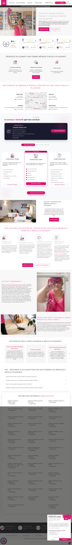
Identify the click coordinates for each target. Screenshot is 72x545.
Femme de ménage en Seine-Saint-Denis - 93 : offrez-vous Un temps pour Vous (16, 465)
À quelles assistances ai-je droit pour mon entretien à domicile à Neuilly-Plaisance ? (24, 387)
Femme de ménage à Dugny (55, 417)
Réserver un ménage (61, 2)
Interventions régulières (29, 144)
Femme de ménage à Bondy (35, 409)
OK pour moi (65, 539)
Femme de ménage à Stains (55, 489)
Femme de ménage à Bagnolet (56, 401)
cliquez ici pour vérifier (44, 538)
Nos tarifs (30, 2)
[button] (69, 354)
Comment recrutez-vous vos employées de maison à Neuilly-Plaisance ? (22, 380)
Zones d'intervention (20, 2)
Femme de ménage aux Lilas (55, 448)
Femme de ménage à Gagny (35, 424)
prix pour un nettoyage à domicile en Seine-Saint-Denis (15, 284)
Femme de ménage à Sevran (35, 489)
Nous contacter (55, 29)
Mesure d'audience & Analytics (54, 533)
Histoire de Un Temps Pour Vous (11, 535)
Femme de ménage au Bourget (16, 448)
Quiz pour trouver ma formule (36, 192)
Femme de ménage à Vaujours (16, 505)
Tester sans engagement (59, 130)
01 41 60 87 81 (20, 109)
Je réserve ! (36, 77)
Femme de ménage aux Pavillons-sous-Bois (34, 449)
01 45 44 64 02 (54, 109)
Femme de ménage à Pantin (35, 473)
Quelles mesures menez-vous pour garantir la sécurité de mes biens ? (21, 376)
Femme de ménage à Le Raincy (56, 440)
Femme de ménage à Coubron (15, 417)
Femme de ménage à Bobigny (15, 409)
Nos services (11, 2)
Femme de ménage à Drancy (35, 417)
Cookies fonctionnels (52, 532)
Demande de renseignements (42, 265)
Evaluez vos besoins (26, 535)
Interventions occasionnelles (43, 144)
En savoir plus (47, 6)
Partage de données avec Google (54, 531)
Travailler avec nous (49, 2)
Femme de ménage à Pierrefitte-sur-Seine (54, 474)
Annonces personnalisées (53, 534)
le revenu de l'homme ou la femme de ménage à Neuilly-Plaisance (16, 294)
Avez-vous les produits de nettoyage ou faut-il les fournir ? (19, 384)
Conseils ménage (38, 2)
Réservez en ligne (44, 29)
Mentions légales (39, 535)
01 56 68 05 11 (20, 99)
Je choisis (53, 539)
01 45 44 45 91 (54, 99)
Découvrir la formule (12, 184)
